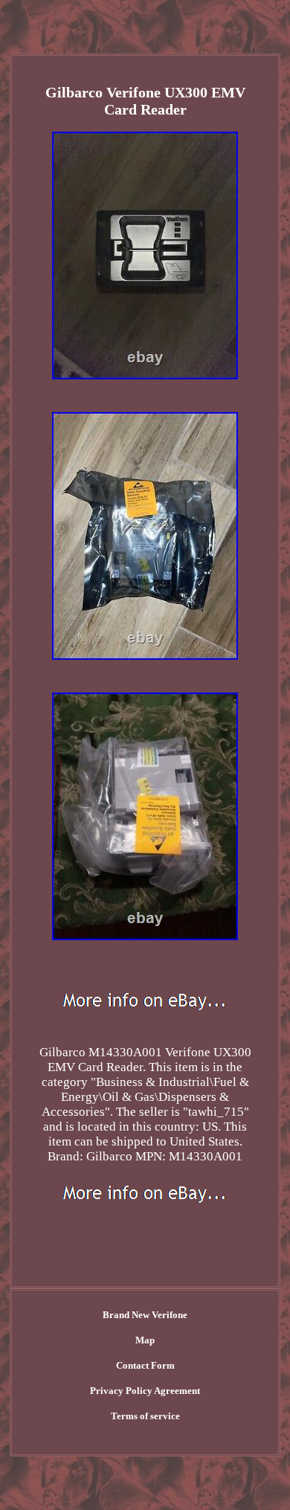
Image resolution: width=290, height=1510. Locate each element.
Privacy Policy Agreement (145, 1390)
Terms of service (145, 1415)
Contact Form (145, 1365)
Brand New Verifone (145, 1314)
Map (145, 1340)
